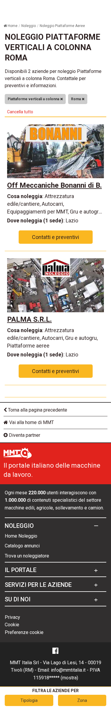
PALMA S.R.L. (29, 319)
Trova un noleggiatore (27, 556)
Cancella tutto (20, 111)
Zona (82, 700)
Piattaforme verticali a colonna (34, 99)
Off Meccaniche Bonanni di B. (54, 185)
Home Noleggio (21, 536)
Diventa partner (24, 435)
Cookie (12, 624)
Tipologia (29, 700)
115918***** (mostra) (55, 678)
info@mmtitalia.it (68, 670)
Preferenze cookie (24, 632)
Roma (76, 99)
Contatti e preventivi (55, 237)
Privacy (12, 617)
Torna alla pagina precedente (37, 410)
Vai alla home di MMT (31, 422)
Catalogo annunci (22, 546)
